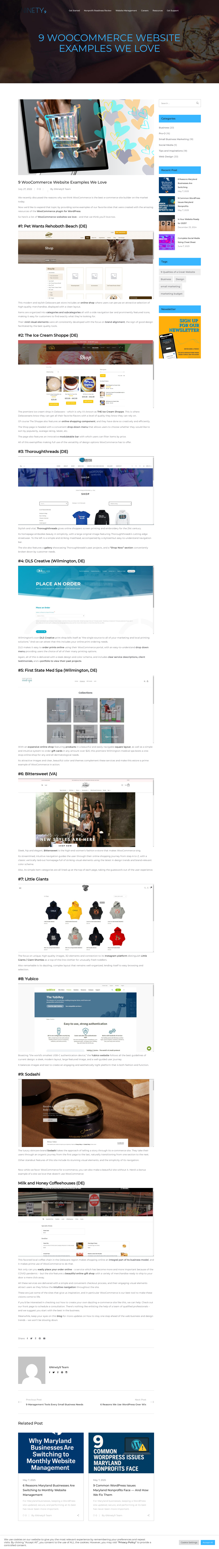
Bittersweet (51, 850)
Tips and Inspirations (171, 150)
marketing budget (171, 293)
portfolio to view (49, 661)
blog (59, 1316)
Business (164, 127)
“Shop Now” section (121, 547)
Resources (158, 10)
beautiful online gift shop (80, 1273)
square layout (123, 746)
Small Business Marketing (174, 139)
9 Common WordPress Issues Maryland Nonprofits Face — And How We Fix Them (120, 1490)
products (71, 746)
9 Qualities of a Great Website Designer (178, 273)
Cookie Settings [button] (189, 1542)
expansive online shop (41, 746)
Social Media (166, 145)
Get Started (74, 10)
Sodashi (51, 1150)
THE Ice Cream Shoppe (110, 411)
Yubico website (100, 1055)
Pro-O (162, 133)
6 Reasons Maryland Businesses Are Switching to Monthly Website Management (49, 1490)
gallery (48, 547)
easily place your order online (55, 1269)
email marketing (170, 286)
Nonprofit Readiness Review (97, 10)
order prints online (53, 647)
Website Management (126, 10)
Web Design (166, 156)
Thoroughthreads (47, 528)
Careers (144, 10)
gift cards (56, 750)
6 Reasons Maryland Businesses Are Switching (187, 183)
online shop (87, 302)
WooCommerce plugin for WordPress (58, 211)
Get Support (173, 10)
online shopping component (78, 421)
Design (180, 279)
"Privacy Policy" (127, 1542)
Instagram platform (116, 955)
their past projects (70, 661)
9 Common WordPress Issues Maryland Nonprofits (189, 202)
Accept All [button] (208, 1542)
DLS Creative (47, 637)
